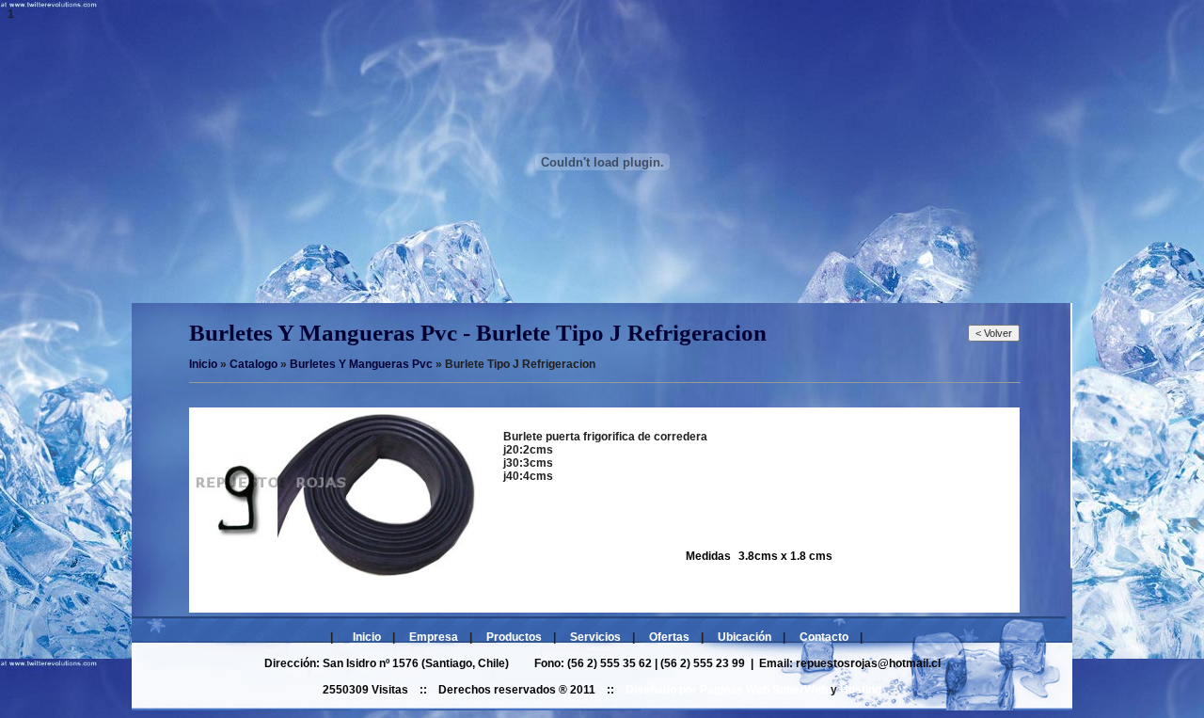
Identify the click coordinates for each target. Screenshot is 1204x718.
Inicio (367, 637)
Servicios (595, 637)
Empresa (433, 637)
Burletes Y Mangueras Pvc (361, 364)
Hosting (860, 689)
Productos (514, 637)
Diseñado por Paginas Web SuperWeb (727, 689)
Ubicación (744, 637)
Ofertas (669, 637)
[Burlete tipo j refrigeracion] (336, 573)
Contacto (824, 637)
